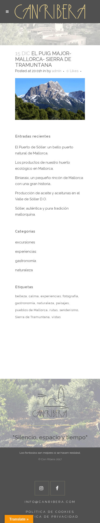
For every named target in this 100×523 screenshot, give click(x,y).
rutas (54, 310)
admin (56, 71)
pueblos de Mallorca (31, 310)
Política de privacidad (50, 516)
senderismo (69, 310)
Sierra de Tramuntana (32, 317)
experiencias (25, 251)
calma (34, 296)
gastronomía (25, 261)
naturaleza (24, 270)
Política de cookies (50, 511)
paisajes (62, 303)
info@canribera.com (50, 502)
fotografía (70, 296)
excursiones (25, 242)
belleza (21, 296)
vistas (56, 317)
